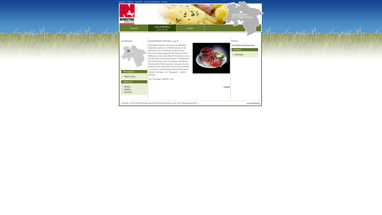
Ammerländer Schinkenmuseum (243, 45)
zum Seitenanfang (253, 103)
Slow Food (128, 92)
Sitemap (164, 2)
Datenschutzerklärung (152, 2)
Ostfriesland (239, 54)
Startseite (122, 2)
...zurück (226, 87)
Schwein (127, 86)
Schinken (127, 89)
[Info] (190, 28)
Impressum (138, 2)
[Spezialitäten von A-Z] (162, 31)
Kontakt (130, 2)
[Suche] (134, 31)
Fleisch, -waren (129, 76)
